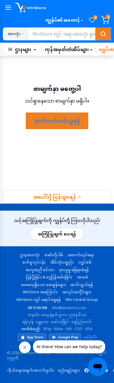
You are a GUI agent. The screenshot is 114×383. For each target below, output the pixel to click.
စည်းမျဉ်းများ (69, 370)
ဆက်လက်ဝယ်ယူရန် (57, 120)
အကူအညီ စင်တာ (39, 269)
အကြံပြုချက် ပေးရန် (57, 234)
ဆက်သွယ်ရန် (81, 284)
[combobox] (69, 34)
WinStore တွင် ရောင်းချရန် (38, 299)
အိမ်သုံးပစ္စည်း (62, 262)
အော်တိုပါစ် (53, 254)
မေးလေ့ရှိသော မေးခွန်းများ (43, 284)
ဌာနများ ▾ (25, 49)
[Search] (103, 33)
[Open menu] (8, 7)
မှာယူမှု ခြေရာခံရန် (74, 269)
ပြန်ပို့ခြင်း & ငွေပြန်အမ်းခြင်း (49, 277)
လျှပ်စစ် (84, 262)
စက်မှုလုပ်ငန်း (34, 262)
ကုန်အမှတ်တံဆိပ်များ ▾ (68, 49)
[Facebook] (86, 370)
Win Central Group (81, 299)
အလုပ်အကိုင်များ (76, 291)
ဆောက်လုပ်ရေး (81, 254)
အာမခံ (82, 277)
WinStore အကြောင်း (40, 291)
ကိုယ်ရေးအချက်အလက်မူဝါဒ (30, 370)
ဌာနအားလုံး (30, 254)
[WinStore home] (63, 7)
